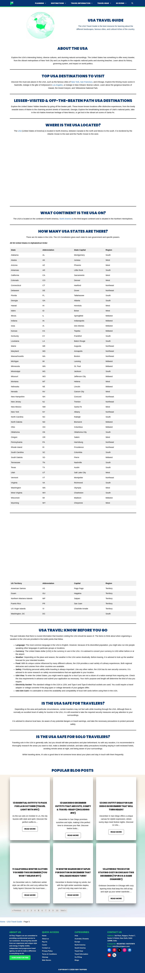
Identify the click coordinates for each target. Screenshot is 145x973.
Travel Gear (103, 3)
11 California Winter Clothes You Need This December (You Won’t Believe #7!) (30, 872)
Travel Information (80, 3)
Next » (63, 910)
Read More (30, 828)
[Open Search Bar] (132, 3)
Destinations (57, 3)
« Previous (16, 910)
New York (75, 82)
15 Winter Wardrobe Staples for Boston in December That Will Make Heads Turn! (73, 872)
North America (65, 219)
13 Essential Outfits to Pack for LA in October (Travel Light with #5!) (30, 806)
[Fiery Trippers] (12, 3)
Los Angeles (57, 85)
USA (20, 131)
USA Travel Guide (14, 922)
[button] (20, 957)
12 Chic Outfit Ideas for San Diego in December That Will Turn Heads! (116, 806)
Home (2, 922)
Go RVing (120, 3)
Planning (39, 3)
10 (57, 910)
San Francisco (86, 82)
